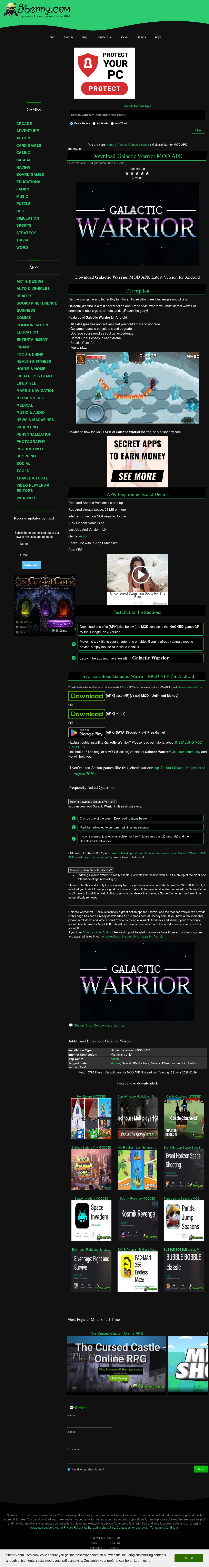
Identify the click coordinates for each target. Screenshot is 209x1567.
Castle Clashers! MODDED (183, 1096)
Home (51, 37)
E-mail (71, 1431)
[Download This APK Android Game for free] (86, 695)
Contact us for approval (132, 1527)
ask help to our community (95, 857)
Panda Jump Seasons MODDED (184, 1198)
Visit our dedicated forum (190, 687)
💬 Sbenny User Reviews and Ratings (96, 1025)
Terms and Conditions (164, 1527)
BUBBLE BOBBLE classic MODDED (184, 1249)
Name (71, 1415)
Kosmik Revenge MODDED (137, 1198)
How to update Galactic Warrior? (91, 870)
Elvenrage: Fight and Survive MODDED (91, 1249)
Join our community (186, 751)
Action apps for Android (97, 932)
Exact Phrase (82, 123)
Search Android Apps (137, 106)
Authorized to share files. (100, 1527)
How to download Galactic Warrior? (92, 802)
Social (124, 37)
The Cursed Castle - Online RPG (116, 1333)
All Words (102, 123)
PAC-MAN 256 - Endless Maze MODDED (138, 1249)
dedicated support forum (46, 1527)
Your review (74, 1448)
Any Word (121, 123)
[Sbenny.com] (36, 9)
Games (141, 37)
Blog (85, 37)
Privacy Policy (72, 1527)
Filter (198, 130)
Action (83, 536)
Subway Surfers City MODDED (91, 1147)
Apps (158, 37)
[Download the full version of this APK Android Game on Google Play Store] (86, 732)
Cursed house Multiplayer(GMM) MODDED (138, 1096)
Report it (126, 687)
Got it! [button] (189, 1558)
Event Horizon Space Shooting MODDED (184, 1147)
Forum (68, 37)
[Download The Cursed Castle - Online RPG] (116, 1363)
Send (201, 1469)
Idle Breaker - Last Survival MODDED (138, 1147)
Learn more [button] (142, 1560)
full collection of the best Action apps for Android (132, 936)
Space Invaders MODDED (91, 1198)
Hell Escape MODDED (91, 1096)
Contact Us (104, 37)
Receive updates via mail (87, 1469)
